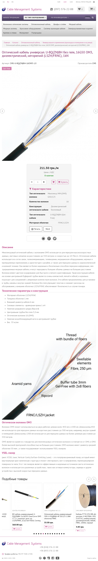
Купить (64, 182)
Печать (36, 229)
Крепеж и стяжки (9, 33)
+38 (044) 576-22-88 (49, 547)
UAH (65, 2)
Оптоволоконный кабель (40, 24)
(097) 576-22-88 (63, 9)
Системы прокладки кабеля (54, 28)
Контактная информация (45, 10)
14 (63, 533)
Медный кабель (75, 24)
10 (54, 533)
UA (4, 2)
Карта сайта (91, 558)
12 (59, 533)
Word (48, 229)
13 (61, 533)
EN (12, 2)
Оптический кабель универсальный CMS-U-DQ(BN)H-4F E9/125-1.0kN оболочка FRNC (48, 516)
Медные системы (10, 28)
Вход (78, 2)
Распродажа (36, 33)
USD (71, 2)
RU (8, 2)
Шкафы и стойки (59, 24)
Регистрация (86, 2)
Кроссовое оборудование (30, 28)
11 (57, 533)
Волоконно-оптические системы (15, 24)
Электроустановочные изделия (80, 28)
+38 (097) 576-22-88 (49, 550)
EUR (59, 2)
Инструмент (24, 33)
